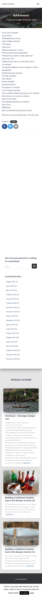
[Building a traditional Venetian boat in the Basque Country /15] (21, 533)
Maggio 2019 (10, 337)
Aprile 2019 (10, 342)
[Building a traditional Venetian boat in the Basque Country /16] (21, 482)
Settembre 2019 (12, 320)
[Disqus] (21, 161)
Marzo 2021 (10, 290)
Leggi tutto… (27, 463)
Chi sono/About (21, 579)
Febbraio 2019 (11, 350)
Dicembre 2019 (11, 307)
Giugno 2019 (10, 333)
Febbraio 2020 (11, 303)
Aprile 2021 (10, 286)
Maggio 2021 (10, 282)
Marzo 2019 (10, 346)
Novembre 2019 (12, 312)
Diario (14, 121)
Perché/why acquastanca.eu (21, 585)
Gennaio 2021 (11, 299)
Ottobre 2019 (11, 316)
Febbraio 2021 (11, 294)
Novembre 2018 (12, 359)
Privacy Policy (21, 590)
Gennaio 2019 (11, 354)
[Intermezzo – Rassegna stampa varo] (21, 400)
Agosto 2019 (10, 324)
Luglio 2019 (10, 329)
